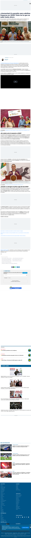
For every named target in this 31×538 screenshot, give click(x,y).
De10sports (17, 502)
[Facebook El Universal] (18, 517)
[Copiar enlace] (17, 267)
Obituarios (17, 498)
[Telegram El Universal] (16, 517)
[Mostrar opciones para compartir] (30, 3)
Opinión (2, 347)
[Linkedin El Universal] (28, 517)
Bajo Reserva (3, 349)
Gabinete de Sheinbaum (2, 491)
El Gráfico (17, 501)
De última (2, 509)
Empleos (17, 497)
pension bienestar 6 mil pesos (17, 260)
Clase (1, 514)
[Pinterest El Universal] (26, 517)
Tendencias (6, 57)
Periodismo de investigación (3, 488)
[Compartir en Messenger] (16, 267)
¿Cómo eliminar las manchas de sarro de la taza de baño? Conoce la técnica (13, 235)
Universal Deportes (3, 500)
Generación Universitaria (18, 500)
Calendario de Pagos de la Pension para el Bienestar (9, 263)
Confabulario (2, 503)
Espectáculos (3, 501)
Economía (2, 499)
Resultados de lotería (18, 509)
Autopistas (2, 519)
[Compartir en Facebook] (11, 267)
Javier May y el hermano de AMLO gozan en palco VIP (12, 360)
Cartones (2, 498)
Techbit (2, 507)
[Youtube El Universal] (22, 517)
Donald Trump (3, 493)
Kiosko (2, 358)
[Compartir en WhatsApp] (14, 267)
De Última (2, 517)
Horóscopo (17, 507)
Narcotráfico (2, 496)
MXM (1, 506)
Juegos (17, 505)
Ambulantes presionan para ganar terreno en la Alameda (12, 355)
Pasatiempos (18, 506)
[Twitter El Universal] (20, 517)
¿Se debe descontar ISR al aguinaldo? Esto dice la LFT (14, 184)
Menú (1, 508)
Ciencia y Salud (3, 505)
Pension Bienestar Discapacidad (6, 259)
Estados (2, 495)
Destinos (2, 510)
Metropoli (2, 494)
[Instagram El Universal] (24, 517)
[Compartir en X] (13, 267)
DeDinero (17, 503)
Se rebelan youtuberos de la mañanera (9, 350)
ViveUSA (17, 504)
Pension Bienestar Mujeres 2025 (17, 259)
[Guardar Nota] (19, 267)
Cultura (2, 502)
